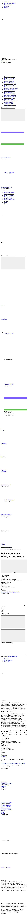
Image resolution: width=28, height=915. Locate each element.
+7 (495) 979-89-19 (5, 157)
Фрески (3, 813)
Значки (2, 812)
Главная (3, 544)
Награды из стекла (5, 803)
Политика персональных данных (9, 763)
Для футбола (16, 592)
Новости (3, 787)
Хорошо (3, 913)
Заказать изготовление (6, 642)
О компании (4, 782)
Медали (3, 810)
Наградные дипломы (6, 802)
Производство (4, 784)
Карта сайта (21, 763)
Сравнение (14, 572)
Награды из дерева (6, 806)
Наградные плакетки (6, 809)
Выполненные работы (6, 783)
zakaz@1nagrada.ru (9, 172)
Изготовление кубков (6, 547)
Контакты (3, 786)
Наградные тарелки (6, 808)
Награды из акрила (6, 805)
